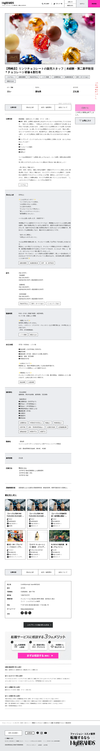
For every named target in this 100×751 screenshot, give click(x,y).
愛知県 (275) (27, 670)
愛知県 (21, 722)
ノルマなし (10, 77)
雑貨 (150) (36, 678)
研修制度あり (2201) (35, 703)
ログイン (82, 3)
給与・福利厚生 (46, 107)
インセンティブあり (53, 303)
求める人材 (30, 107)
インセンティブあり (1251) (51, 698)
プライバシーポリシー (31, 745)
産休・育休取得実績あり (36, 427)
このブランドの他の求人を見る (38, 625)
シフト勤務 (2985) (25, 701)
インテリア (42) (22, 678)
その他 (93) (66, 678)
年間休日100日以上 (36, 423)
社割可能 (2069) (46, 703)
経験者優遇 (22, 77)
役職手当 (43, 431)
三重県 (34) (35, 670)
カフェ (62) (8, 681)
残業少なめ (10, 81)
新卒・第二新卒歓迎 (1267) (12, 703)
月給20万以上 (34, 77)
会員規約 (40, 745)
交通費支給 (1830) (22, 698)
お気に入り (70, 1)
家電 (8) (59, 678)
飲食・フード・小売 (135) (24, 690)
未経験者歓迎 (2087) (59, 701)
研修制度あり (58, 423)
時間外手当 (33, 431)
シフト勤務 (45, 77)
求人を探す (46, 3)
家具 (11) (30, 678)
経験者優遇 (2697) (47, 701)
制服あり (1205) (25, 703)
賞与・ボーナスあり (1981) (35, 698)
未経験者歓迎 (69, 77)
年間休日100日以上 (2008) (12, 701)
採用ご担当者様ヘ (13, 733)
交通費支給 (57, 77)
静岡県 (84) (19, 670)
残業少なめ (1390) (36, 701)
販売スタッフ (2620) (10, 690)
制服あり (48, 423)
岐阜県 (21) (12, 670)
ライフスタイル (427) (11, 678)
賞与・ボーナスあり (82, 77)
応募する (85, 108)
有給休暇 (22, 382)
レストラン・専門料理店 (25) (36, 681)
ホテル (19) (48, 681)
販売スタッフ (27, 722)
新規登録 (94, 3)
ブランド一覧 (59, 3)
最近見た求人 (70, 5)
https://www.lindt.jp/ (27, 609)
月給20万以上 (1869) (10, 698)
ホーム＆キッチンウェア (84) (48, 678)
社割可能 (22, 427)
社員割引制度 (51, 427)
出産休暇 (31, 382)
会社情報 (45, 745)
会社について (63, 107)
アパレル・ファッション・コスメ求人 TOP (10, 722)
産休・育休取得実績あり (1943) (13, 705)
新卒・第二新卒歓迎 (47, 263)
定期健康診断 (62, 427)
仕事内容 (13, 107)
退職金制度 (23, 431)
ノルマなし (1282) (57, 703)
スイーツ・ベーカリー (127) (19, 681)
